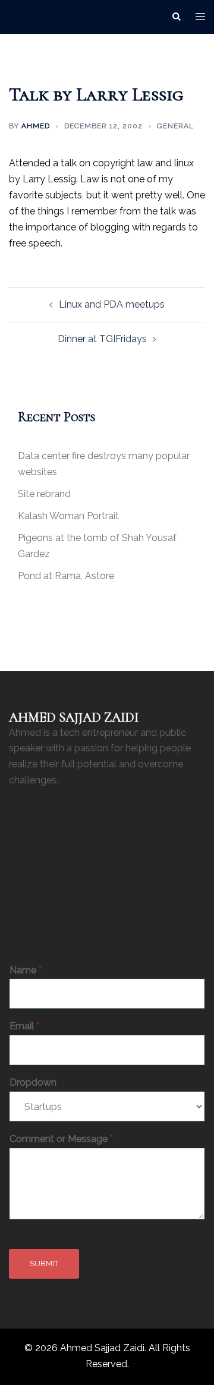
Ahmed (35, 126)
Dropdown (33, 1082)
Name (26, 970)
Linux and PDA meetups (112, 304)
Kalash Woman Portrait (68, 515)
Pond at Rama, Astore (66, 575)
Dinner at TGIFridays (102, 338)
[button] (176, 16)
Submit (44, 1263)
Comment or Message (61, 1138)
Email (24, 1026)
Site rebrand (44, 493)
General (175, 126)
